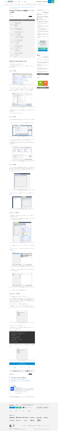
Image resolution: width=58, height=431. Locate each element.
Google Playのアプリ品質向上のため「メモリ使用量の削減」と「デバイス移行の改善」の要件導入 (43, 34)
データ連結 (16, 49)
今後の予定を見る (43, 87)
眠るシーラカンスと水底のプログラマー (27, 390)
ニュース (16, 1)
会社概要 (35, 425)
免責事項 (32, 425)
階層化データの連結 (17, 50)
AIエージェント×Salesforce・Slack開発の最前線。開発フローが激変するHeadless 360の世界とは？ (43, 62)
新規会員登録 (43, 48)
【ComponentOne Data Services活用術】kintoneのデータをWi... (19, 378)
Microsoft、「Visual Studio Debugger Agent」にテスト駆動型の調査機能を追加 (43, 29)
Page (12, 24)
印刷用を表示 (12, 374)
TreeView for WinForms (18, 23)
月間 (45, 12)
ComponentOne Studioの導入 (18, 28)
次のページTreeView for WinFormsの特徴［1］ (22, 363)
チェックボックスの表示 (18, 41)
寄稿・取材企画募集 (39, 407)
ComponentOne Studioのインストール (20, 29)
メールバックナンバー (43, 46)
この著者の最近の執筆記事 (18, 393)
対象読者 (16, 24)
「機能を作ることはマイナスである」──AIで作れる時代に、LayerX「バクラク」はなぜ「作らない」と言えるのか (43, 26)
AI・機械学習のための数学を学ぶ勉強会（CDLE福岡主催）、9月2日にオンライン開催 (43, 21)
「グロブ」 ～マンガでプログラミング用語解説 (42, 59)
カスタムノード (17, 55)
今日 (39, 12)
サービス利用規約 (39, 425)
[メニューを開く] (5, 1)
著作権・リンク (25, 425)
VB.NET (12, 16)
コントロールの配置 (17, 35)
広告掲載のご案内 (46, 407)
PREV (15, 367)
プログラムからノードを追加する (19, 37)
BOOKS (25, 1)
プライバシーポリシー (43, 425)
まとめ (15, 56)
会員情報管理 (29, 425)
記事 (19, 1)
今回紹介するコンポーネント (18, 22)
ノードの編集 (17, 43)
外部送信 (48, 425)
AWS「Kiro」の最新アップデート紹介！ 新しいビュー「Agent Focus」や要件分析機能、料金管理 (43, 31)
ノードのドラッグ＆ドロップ (18, 48)
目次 (22, 20)
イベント (22, 1)
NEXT (29, 367)
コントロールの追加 (17, 34)
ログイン (43, 50)
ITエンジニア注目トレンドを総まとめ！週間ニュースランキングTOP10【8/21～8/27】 (43, 71)
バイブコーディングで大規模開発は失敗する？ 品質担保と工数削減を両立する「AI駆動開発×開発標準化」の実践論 (43, 17)
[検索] (10, 4)
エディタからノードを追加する (19, 36)
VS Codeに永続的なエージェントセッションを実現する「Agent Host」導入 (43, 19)
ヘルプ (22, 425)
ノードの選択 (17, 42)
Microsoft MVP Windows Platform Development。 (21, 388)
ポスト (30, 16)
